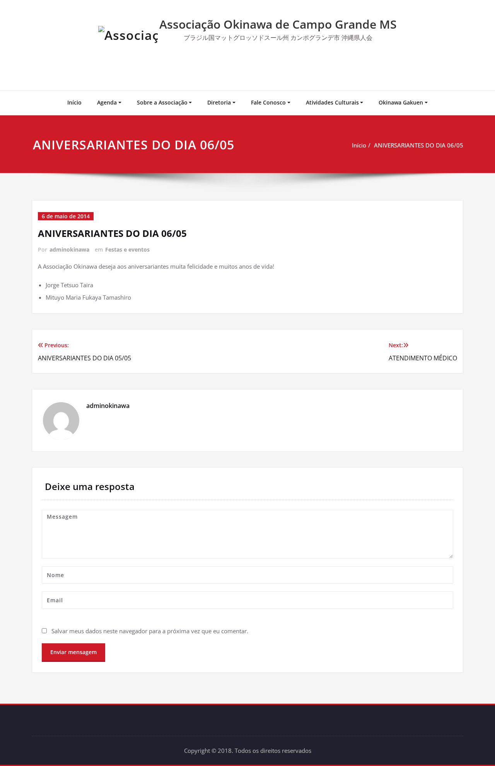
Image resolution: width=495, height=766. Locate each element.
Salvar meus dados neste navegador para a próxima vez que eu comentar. (149, 631)
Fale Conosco (268, 102)
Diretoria (219, 102)
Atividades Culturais (332, 102)
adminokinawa (69, 249)
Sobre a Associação (162, 102)
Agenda (107, 102)
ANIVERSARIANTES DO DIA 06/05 (418, 145)
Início (74, 102)
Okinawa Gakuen (401, 102)
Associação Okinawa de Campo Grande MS (278, 24)
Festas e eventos (127, 249)
